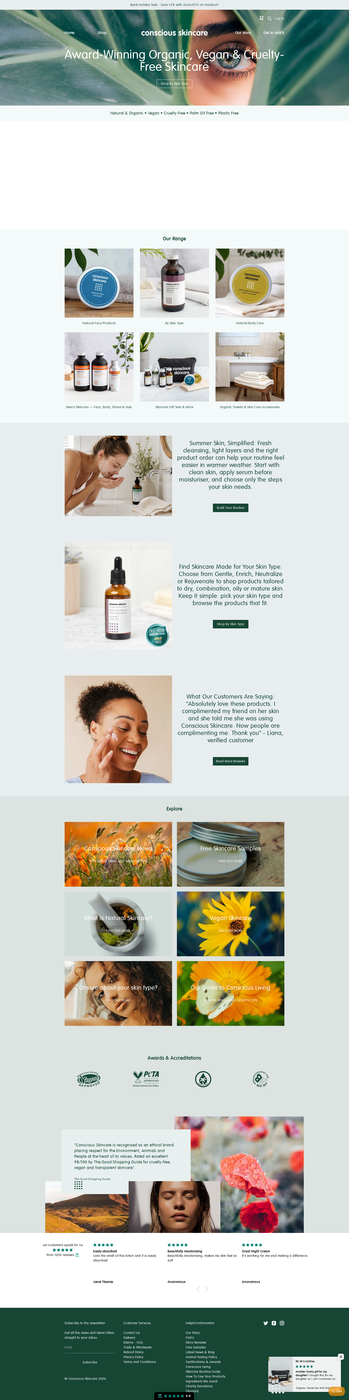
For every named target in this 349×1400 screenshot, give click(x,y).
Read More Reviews (230, 761)
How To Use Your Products (205, 1377)
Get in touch (274, 33)
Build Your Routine (230, 508)
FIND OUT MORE (230, 861)
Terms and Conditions (140, 1362)
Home (70, 33)
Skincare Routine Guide (203, 1372)
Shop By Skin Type (174, 84)
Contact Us (132, 1333)
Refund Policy (133, 1352)
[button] (199, 1289)
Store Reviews (196, 1343)
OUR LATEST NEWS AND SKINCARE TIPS (118, 861)
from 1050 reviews (60, 1255)
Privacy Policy (133, 1357)
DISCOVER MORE (231, 931)
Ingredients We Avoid (202, 1381)
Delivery (129, 1338)
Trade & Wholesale (138, 1347)
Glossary (192, 1391)
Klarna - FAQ (133, 1343)
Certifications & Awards (203, 1362)
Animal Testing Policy (201, 1357)
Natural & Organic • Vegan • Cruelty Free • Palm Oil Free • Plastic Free (174, 113)
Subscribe (90, 1362)
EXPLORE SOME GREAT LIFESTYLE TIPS (230, 1000)
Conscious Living (198, 1367)
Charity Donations (199, 1386)
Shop (102, 33)
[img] (63, 1250)
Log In (279, 19)
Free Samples (196, 1347)
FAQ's (190, 1338)
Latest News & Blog (200, 1352)
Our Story (193, 1333)
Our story (243, 33)
